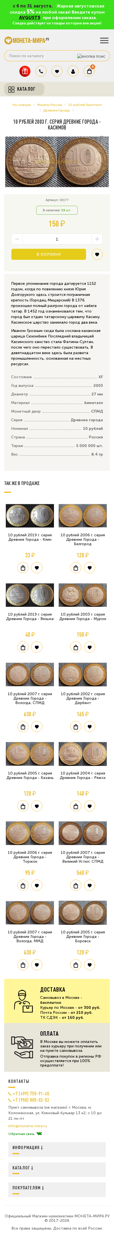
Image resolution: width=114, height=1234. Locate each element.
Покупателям (27, 1187)
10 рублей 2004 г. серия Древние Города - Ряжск (83, 775)
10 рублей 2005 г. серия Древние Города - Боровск (83, 936)
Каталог (21, 1167)
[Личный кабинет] (73, 71)
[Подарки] (24, 71)
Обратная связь (21, 1134)
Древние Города (56, 110)
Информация (26, 1147)
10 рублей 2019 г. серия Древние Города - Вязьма (30, 616)
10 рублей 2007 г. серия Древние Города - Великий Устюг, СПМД (83, 857)
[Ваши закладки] (57, 71)
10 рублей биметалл (85, 105)
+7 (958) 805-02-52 (31, 1100)
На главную (21, 105)
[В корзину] (22, 567)
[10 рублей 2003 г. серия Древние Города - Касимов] (57, 162)
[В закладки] (97, 256)
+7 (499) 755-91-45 (31, 1093)
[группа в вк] (39, 1134)
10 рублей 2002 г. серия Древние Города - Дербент (83, 698)
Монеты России (49, 105)
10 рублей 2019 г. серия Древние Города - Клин (30, 537)
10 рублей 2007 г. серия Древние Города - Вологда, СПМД (30, 698)
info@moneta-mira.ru (27, 1126)
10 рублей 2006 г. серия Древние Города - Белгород (83, 539)
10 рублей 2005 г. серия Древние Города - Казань (30, 775)
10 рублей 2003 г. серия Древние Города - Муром (82, 616)
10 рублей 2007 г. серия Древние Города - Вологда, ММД (30, 936)
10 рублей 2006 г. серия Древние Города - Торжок (30, 857)
